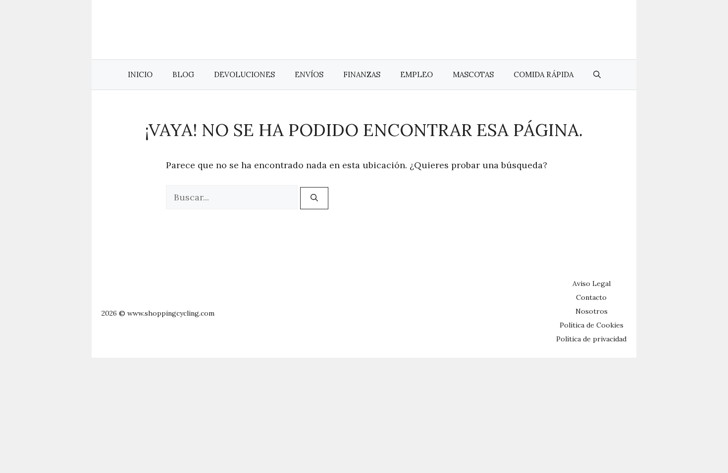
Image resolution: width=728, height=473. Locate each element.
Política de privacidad (591, 338)
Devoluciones (244, 74)
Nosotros (591, 311)
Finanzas (361, 74)
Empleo (416, 74)
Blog (183, 74)
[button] (597, 75)
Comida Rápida (543, 74)
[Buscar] (314, 198)
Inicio (140, 74)
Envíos (309, 74)
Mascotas (473, 74)
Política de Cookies (592, 325)
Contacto (591, 297)
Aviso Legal (591, 283)
